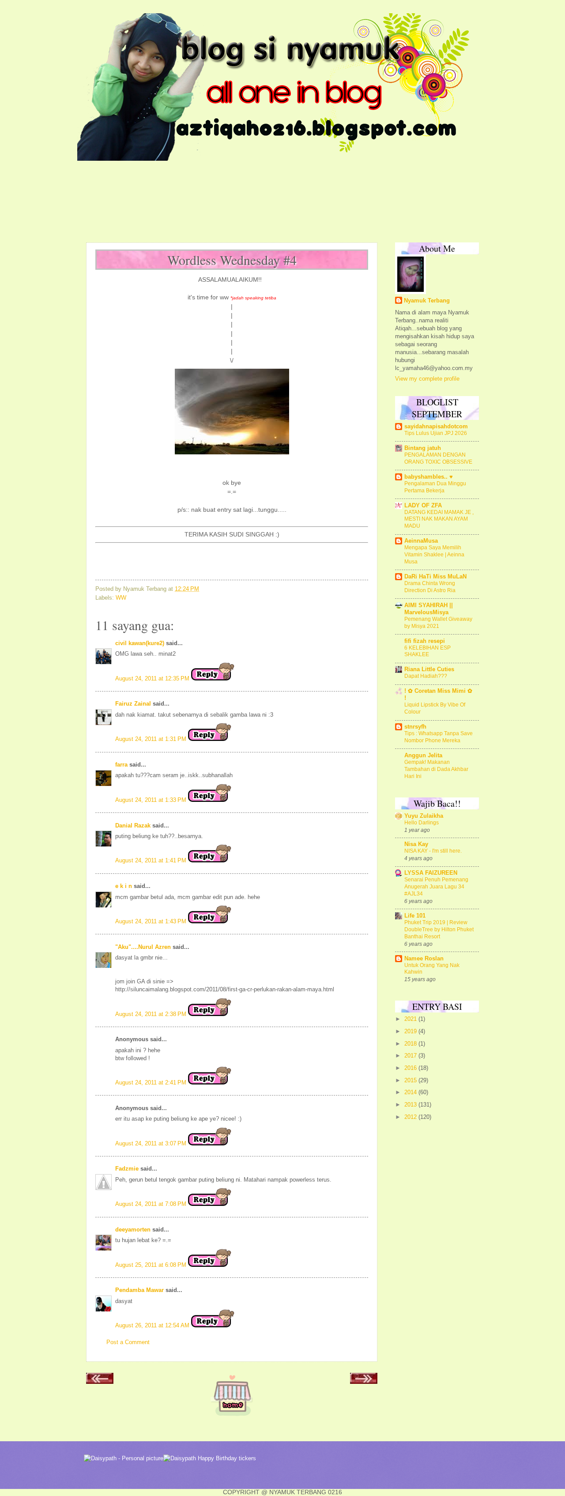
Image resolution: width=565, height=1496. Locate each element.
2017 (411, 1055)
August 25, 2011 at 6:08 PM (151, 1265)
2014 (411, 1092)
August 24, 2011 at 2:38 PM (151, 1014)
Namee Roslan (424, 958)
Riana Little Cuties (429, 669)
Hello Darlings (421, 823)
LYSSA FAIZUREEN (430, 872)
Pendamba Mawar (139, 1290)
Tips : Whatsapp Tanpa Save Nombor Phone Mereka (438, 737)
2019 (411, 1031)
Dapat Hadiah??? (425, 676)
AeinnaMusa (421, 540)
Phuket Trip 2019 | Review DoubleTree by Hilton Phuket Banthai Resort (439, 929)
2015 (411, 1080)
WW (121, 597)
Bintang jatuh (422, 448)
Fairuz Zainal (133, 703)
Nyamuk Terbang (427, 300)
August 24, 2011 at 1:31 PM (151, 739)
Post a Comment (128, 1342)
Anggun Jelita (423, 755)
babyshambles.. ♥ (428, 476)
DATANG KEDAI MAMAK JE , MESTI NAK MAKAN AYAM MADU (439, 519)
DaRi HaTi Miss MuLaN (435, 576)
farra (121, 764)
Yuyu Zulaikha (423, 815)
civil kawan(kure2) (139, 643)
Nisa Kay (416, 844)
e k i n (123, 886)
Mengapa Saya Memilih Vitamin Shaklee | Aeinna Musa (434, 554)
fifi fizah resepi (424, 641)
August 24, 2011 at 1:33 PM (151, 800)
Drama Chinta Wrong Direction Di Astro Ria (430, 586)
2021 (411, 1019)
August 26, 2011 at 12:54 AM (153, 1325)
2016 (411, 1068)
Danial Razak (133, 825)
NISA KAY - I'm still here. (433, 851)
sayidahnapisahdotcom (436, 426)
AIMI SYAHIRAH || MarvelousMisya (428, 609)
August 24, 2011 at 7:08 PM (151, 1204)
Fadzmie (127, 1168)
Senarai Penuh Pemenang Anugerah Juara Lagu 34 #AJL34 (436, 886)
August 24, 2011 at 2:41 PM (151, 1082)
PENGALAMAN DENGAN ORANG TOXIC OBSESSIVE (438, 458)
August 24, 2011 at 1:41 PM (151, 860)
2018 (411, 1043)
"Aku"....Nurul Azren (143, 947)
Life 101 (415, 915)
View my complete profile (427, 378)
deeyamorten (133, 1229)
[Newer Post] (99, 1381)
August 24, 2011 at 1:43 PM (151, 921)
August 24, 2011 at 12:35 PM (153, 678)
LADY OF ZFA (423, 505)
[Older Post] (363, 1381)
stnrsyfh (415, 726)
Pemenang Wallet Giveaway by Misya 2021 (438, 622)
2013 (411, 1104)
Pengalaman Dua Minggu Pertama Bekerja (435, 487)
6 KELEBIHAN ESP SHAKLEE (427, 651)
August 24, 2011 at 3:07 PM (151, 1143)
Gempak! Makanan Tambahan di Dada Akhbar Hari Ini (436, 769)
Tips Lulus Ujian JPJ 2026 (435, 433)
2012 (411, 1117)
